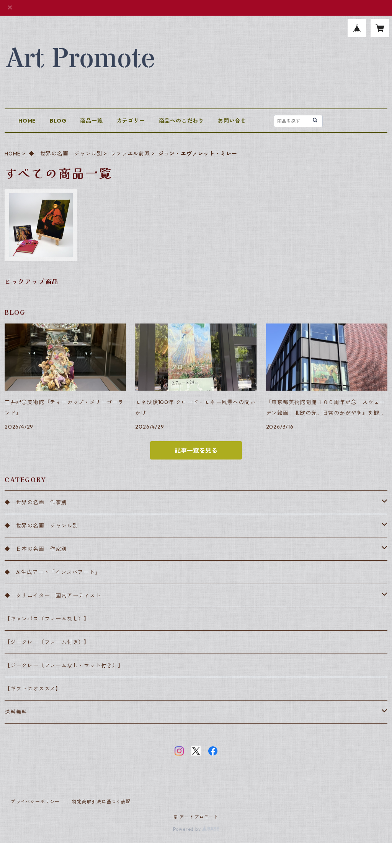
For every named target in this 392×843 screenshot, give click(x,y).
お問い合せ (232, 120)
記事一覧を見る (196, 450)
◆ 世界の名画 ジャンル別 (65, 153)
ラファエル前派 (130, 153)
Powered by (188, 829)
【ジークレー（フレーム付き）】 (47, 642)
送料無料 (16, 712)
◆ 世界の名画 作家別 (39, 502)
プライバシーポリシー (35, 801)
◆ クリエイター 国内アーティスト (53, 595)
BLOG (58, 120)
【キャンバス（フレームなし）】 (47, 618)
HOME (27, 120)
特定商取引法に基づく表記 (101, 801)
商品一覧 (91, 120)
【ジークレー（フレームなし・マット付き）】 (64, 665)
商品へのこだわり (181, 120)
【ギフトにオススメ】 (33, 688)
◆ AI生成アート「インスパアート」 (52, 572)
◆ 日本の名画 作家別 (36, 548)
